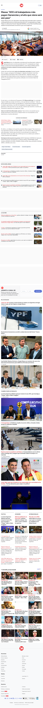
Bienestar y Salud (25, 656)
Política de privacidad (26, 689)
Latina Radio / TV (25, 676)
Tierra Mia (3, 678)
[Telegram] (19, 698)
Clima (23, 657)
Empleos (23, 693)
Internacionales (33, 514)
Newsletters (4, 695)
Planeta (23, 665)
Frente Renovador (16, 146)
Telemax (23, 678)
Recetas (2, 669)
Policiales (2, 667)
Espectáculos (3, 661)
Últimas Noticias (4, 656)
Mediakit (4, 691)
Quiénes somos (4, 686)
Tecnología (24, 669)
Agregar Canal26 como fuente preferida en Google (35, 29)
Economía (18, 514)
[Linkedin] (13, 698)
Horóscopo (24, 663)
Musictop (2, 680)
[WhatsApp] (17, 698)
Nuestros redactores (5, 693)
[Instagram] (7, 698)
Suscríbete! (38, 291)
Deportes (2, 659)
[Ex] (9, 698)
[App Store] (26, 698)
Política (3, 9)
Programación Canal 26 (26, 691)
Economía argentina (26, 146)
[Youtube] (11, 698)
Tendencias (3, 670)
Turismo (23, 670)
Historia (2, 663)
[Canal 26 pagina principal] (21, 6)
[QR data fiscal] (37, 699)
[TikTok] (15, 698)
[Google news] (21, 698)
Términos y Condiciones (19, 702)
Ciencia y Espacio (4, 657)
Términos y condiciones (5, 689)
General (23, 661)
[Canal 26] (21, 648)
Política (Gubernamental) (7, 149)
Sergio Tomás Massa (6, 146)
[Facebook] (5, 698)
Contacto (23, 686)
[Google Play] (32, 698)
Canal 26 (5, 28)
